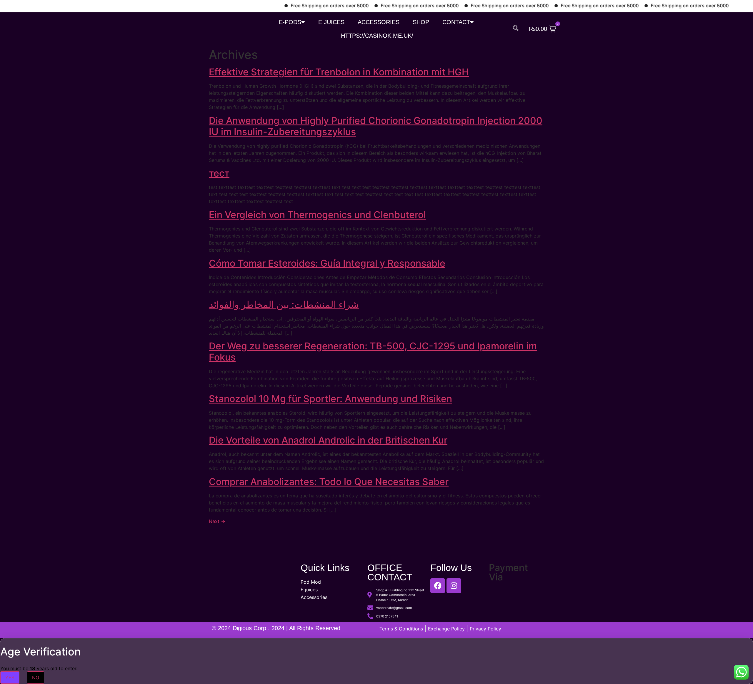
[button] (516, 28)
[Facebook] (437, 585)
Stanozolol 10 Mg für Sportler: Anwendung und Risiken (330, 398)
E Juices (331, 22)
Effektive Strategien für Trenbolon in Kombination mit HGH (339, 72)
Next (217, 521)
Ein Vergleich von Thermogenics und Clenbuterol (317, 214)
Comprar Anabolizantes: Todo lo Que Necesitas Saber (329, 481)
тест (219, 173)
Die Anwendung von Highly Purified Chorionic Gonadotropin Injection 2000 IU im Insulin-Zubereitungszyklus (375, 126)
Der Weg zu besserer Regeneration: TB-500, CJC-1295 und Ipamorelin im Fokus (373, 351)
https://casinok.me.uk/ (377, 35)
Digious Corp (250, 628)
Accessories (378, 22)
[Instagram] (454, 585)
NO (35, 677)
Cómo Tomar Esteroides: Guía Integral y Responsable (327, 263)
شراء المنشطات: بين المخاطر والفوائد (284, 304)
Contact (456, 22)
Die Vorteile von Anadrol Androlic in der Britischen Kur (328, 440)
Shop (421, 22)
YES (9, 677)
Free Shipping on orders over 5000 (311, 6)
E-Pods (290, 22)
